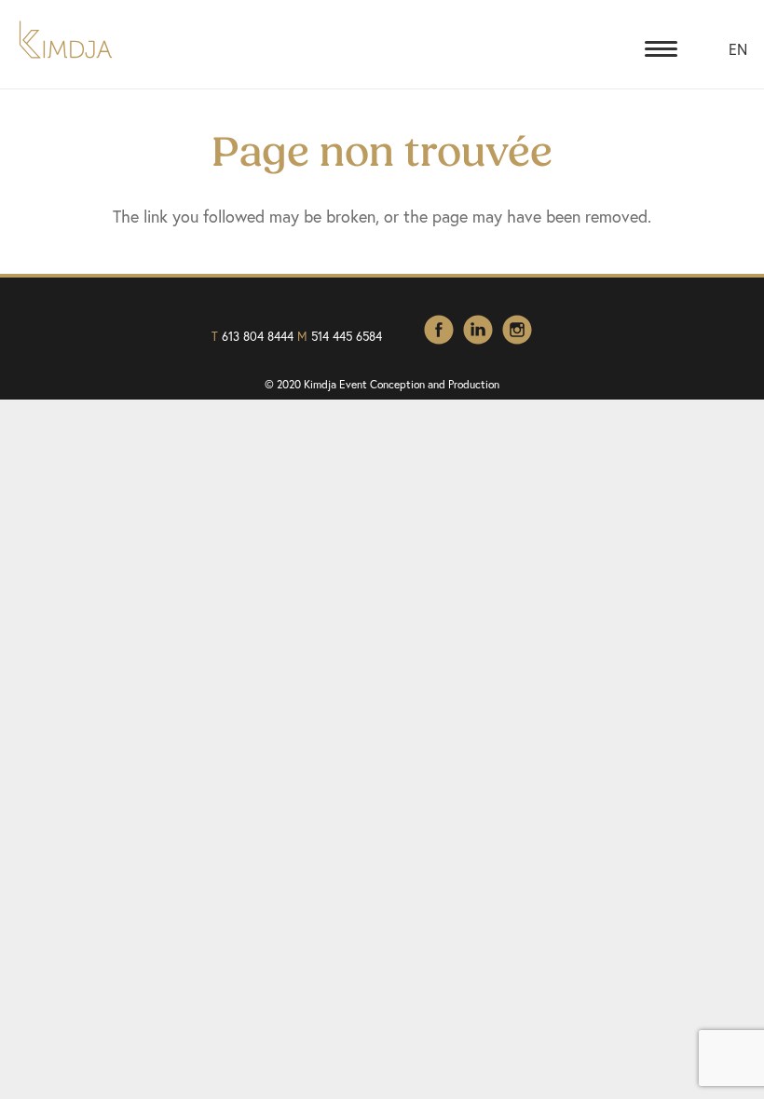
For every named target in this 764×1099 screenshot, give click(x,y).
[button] (661, 49)
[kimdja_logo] (66, 40)
